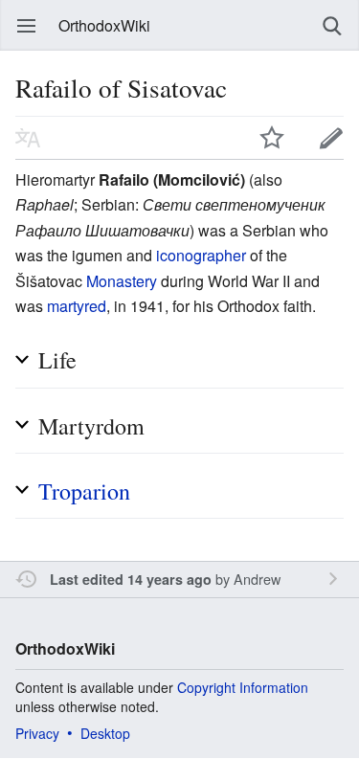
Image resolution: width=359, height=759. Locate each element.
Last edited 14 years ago (131, 579)
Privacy (37, 733)
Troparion (84, 491)
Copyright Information (242, 687)
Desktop (105, 733)
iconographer (201, 255)
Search (332, 25)
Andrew (257, 579)
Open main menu (27, 25)
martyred (76, 306)
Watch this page (272, 137)
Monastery (121, 281)
